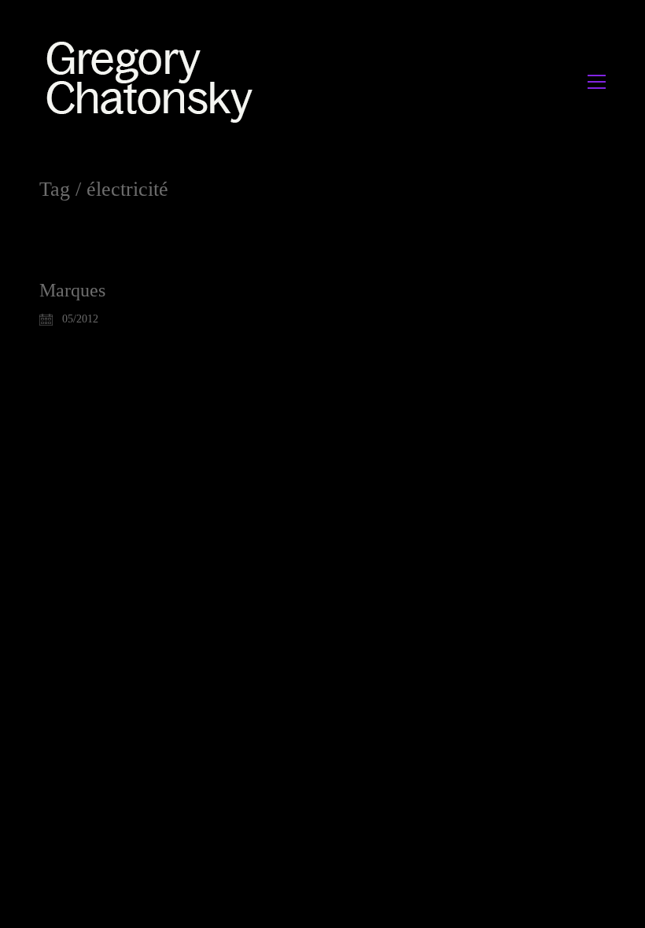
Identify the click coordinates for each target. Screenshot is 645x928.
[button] (597, 82)
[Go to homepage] (153, 81)
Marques (72, 290)
